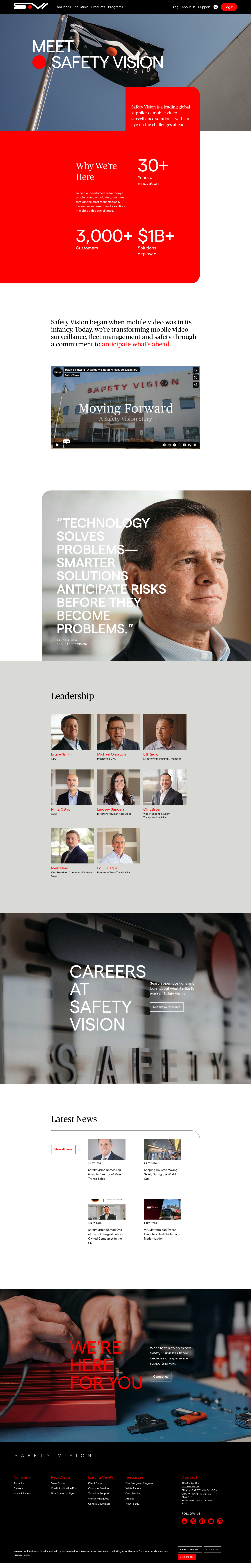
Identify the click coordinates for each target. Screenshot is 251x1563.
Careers (18, 1488)
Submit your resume (166, 1007)
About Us (188, 7)
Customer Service (98, 1488)
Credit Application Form (64, 1488)
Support (204, 7)
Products (98, 7)
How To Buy (132, 1504)
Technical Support (98, 1493)
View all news (63, 1149)
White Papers (133, 1488)
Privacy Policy (21, 1555)
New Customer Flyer (63, 1493)
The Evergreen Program (139, 1483)
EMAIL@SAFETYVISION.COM (200, 1490)
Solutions (64, 7)
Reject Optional (190, 1549)
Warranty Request (98, 1498)
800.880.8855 (191, 1483)
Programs (115, 7)
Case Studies (133, 1493)
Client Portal (95, 1483)
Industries (81, 7)
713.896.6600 (190, 1487)
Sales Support (59, 1483)
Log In (229, 7)
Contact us (160, 1376)
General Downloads (99, 1504)
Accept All (186, 1557)
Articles (130, 1498)
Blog (175, 7)
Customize (212, 1549)
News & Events (22, 1493)
